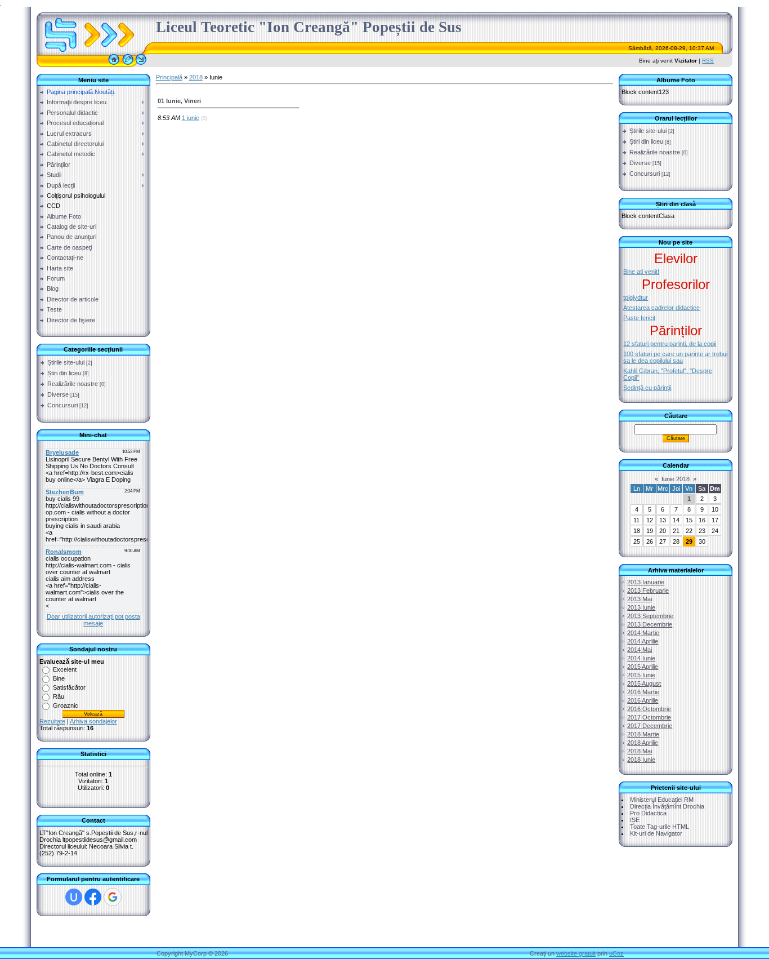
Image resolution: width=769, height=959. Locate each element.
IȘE (635, 819)
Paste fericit (639, 317)
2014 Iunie (641, 658)
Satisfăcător (69, 687)
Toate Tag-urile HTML (659, 826)
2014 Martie (643, 632)
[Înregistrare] (127, 64)
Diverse (58, 394)
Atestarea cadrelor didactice (661, 307)
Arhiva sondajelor (93, 721)
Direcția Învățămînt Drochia (667, 806)
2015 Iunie (641, 675)
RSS (708, 60)
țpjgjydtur (635, 297)
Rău (58, 696)
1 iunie (190, 117)
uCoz (616, 953)
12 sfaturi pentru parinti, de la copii (669, 343)
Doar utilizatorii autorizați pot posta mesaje (93, 620)
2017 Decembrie (649, 725)
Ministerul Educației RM (662, 799)
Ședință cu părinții (647, 387)
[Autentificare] (141, 64)
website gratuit (576, 953)
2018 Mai (639, 751)
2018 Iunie (641, 759)
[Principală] (113, 64)
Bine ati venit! (641, 271)
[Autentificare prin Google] (113, 897)
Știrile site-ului (65, 362)
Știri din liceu (64, 373)
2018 (196, 77)
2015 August (644, 683)
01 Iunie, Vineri (179, 100)
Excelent (65, 669)
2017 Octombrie (649, 717)
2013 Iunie (641, 607)
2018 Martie (643, 734)
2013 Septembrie (650, 615)
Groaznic (65, 705)
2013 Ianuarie (645, 582)
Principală (169, 77)
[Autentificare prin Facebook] (92, 897)
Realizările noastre (72, 383)
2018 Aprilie (642, 742)
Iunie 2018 (675, 479)
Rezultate (52, 721)
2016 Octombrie (649, 708)
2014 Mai (639, 649)
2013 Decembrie (649, 624)
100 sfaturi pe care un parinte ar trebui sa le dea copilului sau (675, 357)
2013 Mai (639, 599)
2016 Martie (643, 692)
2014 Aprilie (642, 641)
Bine (59, 678)
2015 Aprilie (642, 666)
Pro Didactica (648, 813)
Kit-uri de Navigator (656, 833)
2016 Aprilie (642, 700)
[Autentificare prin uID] (73, 897)
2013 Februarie (648, 590)
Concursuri (62, 405)
